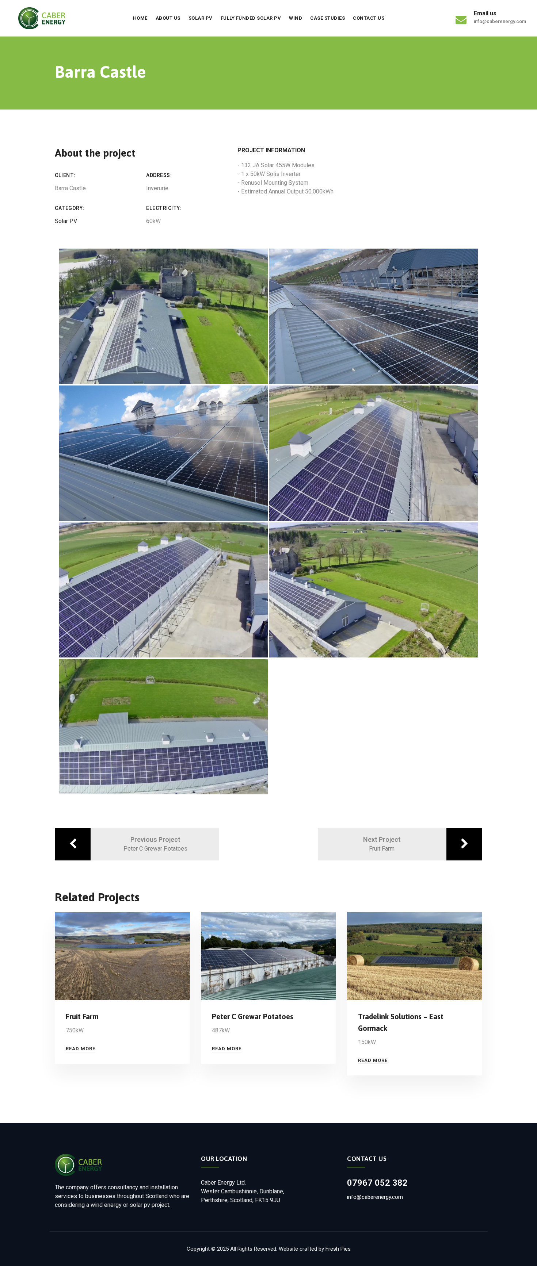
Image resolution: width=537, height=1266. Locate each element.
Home (140, 18)
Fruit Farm (82, 1016)
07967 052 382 (377, 1183)
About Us (168, 18)
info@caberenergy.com (375, 1197)
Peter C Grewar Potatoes (252, 1016)
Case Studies (327, 18)
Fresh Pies (338, 1249)
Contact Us (368, 18)
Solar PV (200, 18)
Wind (295, 18)
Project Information (271, 150)
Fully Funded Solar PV (251, 18)
